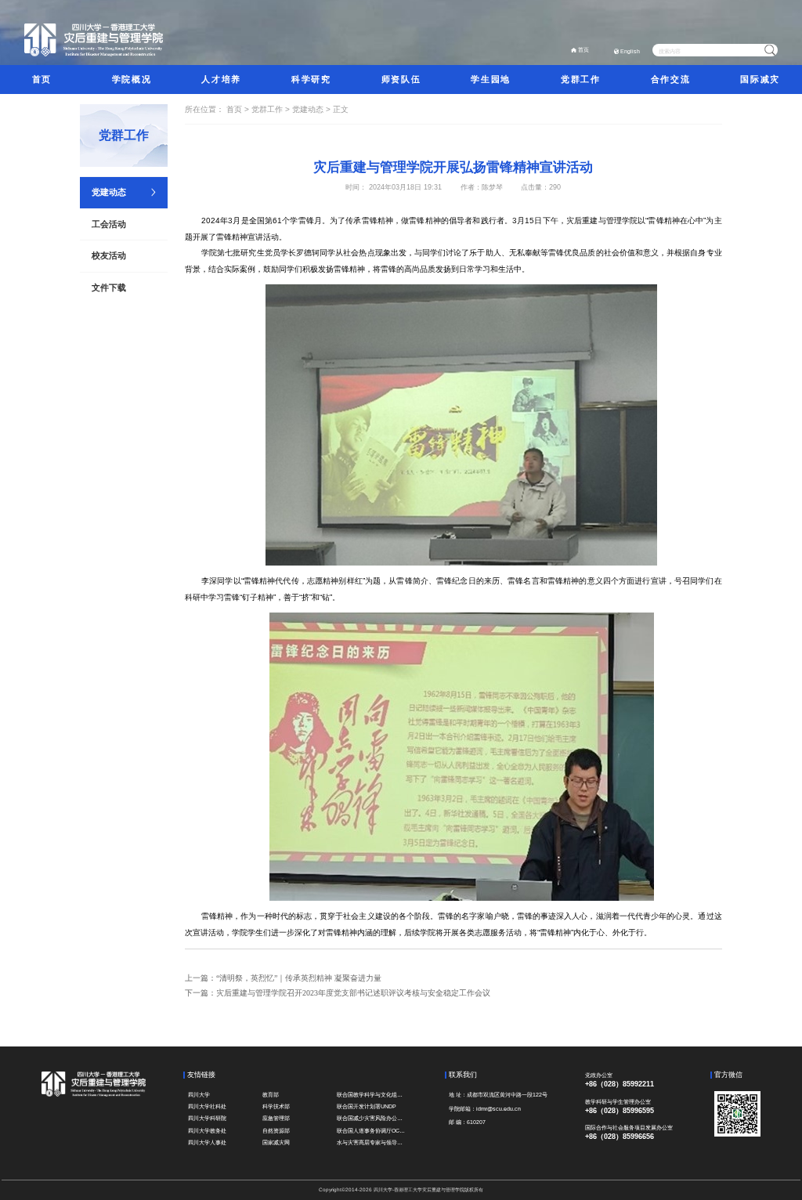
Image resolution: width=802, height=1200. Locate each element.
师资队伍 (401, 79)
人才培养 (220, 79)
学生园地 (490, 79)
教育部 (270, 1094)
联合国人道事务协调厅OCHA (372, 1130)
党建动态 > (312, 109)
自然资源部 (276, 1130)
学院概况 (131, 79)
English (630, 51)
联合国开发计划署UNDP (366, 1106)
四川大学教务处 (207, 1130)
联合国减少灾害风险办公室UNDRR (372, 1118)
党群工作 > (271, 109)
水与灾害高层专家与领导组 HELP (372, 1142)
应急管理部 (276, 1118)
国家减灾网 (276, 1142)
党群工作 (580, 79)
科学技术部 (276, 1106)
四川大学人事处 (207, 1142)
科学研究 (311, 79)
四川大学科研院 (207, 1118)
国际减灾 (759, 79)
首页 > (238, 109)
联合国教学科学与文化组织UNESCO (372, 1094)
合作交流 (670, 79)
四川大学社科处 (207, 1106)
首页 (583, 49)
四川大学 (199, 1094)
